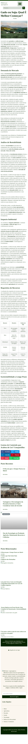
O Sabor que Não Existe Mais (9, 556)
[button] (20, 3)
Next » (12, 637)
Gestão (15, 18)
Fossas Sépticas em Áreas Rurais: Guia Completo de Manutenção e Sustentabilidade (13, 608)
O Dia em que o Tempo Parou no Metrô (12, 552)
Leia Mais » (5, 474)
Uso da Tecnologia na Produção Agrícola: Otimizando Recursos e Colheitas (14, 535)
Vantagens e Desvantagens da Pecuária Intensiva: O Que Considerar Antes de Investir (13, 504)
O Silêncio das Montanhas (8, 559)
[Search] (23, 8)
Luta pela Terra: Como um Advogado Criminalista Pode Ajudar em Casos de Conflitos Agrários (11, 583)
